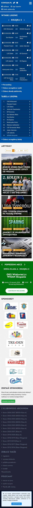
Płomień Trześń (11, 104)
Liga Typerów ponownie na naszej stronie (15, 212)
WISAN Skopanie (12, 135)
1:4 (16, 37)
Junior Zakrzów (11, 130)
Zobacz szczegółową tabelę (12, 139)
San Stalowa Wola (12, 114)
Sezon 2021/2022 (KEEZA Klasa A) (14, 428)
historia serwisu (7, 465)
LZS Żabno (10, 106)
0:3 (16, 61)
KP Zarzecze (11, 112)
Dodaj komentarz (19, 229)
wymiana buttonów (8, 459)
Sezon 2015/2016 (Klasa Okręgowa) (14, 447)
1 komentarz (18, 208)
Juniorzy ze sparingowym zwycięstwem (16, 233)
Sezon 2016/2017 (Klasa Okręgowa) (14, 444)
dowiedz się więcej (8, 401)
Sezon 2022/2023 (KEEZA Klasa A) (14, 425)
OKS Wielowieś (12, 101)
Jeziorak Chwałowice (13, 109)
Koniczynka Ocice (12, 122)
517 (25, 150)
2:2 (16, 69)
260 (21, 150)
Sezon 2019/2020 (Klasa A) (11, 435)
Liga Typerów (16, 6)
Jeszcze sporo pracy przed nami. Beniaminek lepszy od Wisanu (16, 169)
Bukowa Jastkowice (13, 125)
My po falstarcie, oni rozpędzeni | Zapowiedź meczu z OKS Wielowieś (15, 190)
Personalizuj (7, 85)
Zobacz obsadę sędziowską (12, 91)
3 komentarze (19, 184)
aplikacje (6, 6)
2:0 (16, 29)
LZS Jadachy (10, 133)
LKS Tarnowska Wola (13, 127)
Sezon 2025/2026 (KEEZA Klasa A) (14, 416)
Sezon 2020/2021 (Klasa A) (12, 431)
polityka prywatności (9, 462)
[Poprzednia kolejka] (8, 20)
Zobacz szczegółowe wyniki (12, 88)
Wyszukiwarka (6, 472)
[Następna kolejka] (24, 20)
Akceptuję (16, 504)
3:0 (16, 46)
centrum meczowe (16, 291)
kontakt (4, 469)
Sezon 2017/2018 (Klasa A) (11, 441)
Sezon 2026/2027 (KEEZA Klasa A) (14, 412)
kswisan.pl (6, 3)
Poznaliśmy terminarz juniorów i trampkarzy (15, 254)
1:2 (16, 79)
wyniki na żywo (7, 484)
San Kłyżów (10, 117)
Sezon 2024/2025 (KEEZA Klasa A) (14, 419)
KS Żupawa (10, 120)
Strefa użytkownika (9, 9)
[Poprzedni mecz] (2, 264)
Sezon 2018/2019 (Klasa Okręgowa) (14, 438)
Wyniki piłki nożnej (8, 487)
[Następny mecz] (24, 264)
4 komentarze (19, 163)
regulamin (5, 456)
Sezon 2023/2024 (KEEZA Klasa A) (14, 422)
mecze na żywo (7, 480)
